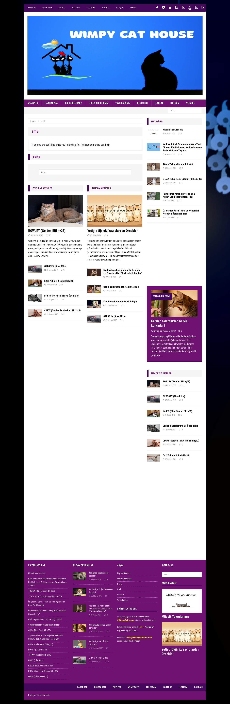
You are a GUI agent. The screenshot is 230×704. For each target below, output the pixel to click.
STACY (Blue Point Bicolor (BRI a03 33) (182, 179)
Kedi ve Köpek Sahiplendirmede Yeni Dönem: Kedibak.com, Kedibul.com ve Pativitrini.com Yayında (182, 147)
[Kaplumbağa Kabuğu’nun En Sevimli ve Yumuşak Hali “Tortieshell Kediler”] (94, 274)
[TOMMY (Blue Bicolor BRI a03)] (153, 168)
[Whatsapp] (177, 8)
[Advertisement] (172, 255)
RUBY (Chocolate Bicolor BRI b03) (43, 671)
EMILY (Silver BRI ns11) (38, 676)
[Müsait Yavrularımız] (153, 134)
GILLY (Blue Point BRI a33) (39, 630)
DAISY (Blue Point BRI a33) (176, 455)
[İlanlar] (203, 8)
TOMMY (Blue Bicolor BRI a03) (178, 164)
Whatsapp (76, 8)
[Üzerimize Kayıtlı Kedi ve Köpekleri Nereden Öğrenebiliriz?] (153, 215)
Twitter (62, 8)
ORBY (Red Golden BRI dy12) (40, 644)
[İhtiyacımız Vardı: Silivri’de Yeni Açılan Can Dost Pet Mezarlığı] (153, 198)
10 (50, 235)
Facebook (31, 8)
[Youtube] (190, 8)
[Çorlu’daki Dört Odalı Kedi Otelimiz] (94, 291)
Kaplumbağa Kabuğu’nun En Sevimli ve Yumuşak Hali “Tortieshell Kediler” (100, 608)
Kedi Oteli (142, 103)
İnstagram (47, 8)
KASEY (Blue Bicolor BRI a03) (59, 281)
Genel (119, 584)
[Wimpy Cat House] (115, 56)
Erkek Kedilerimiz (98, 103)
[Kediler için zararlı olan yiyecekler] (79, 646)
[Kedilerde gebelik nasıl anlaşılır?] (79, 577)
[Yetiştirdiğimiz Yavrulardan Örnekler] (114, 225)
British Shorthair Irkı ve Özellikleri (61, 295)
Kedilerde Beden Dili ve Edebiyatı (120, 301)
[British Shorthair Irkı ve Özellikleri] (35, 300)
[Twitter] (170, 8)
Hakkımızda (51, 103)
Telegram (91, 8)
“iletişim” (149, 627)
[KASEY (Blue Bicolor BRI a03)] (35, 285)
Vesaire (190, 103)
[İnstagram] (163, 8)
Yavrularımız (122, 103)
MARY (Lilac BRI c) (36, 660)
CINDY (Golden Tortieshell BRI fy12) (62, 310)
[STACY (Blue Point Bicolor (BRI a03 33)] (153, 183)
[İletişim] (196, 8)
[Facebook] (157, 8)
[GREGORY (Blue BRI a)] (35, 270)
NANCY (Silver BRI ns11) (38, 649)
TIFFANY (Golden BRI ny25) (39, 655)
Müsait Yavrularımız (173, 129)
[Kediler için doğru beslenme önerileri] (79, 594)
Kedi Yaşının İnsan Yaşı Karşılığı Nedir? (45, 619)
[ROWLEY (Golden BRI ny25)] (55, 225)
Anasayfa (32, 103)
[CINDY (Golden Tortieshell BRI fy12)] (35, 315)
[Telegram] (183, 8)
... (49, 256)
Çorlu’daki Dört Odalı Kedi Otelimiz (121, 287)
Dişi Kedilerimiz (73, 103)
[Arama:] (185, 110)
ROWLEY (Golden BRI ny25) (46, 231)
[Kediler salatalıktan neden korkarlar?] (174, 315)
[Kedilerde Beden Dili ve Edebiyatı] (94, 306)
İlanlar (133, 8)
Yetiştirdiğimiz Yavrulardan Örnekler (112, 231)
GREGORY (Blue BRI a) (55, 266)
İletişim (119, 8)
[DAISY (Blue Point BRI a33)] (153, 460)
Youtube (105, 8)
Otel (119, 589)
